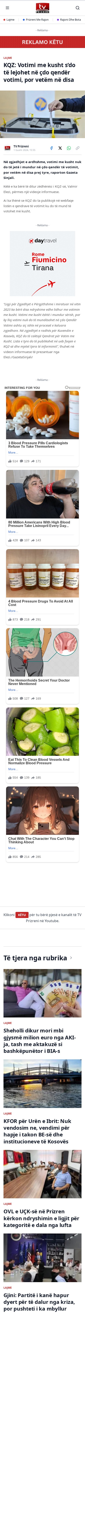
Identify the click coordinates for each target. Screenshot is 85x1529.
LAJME (7, 58)
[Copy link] (78, 148)
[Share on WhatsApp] (69, 148)
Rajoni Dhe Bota (70, 19)
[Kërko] (78, 8)
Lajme (10, 19)
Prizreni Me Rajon (37, 19)
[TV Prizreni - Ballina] (42, 8)
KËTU (22, 915)
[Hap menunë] (7, 8)
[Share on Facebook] (51, 148)
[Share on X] (60, 148)
